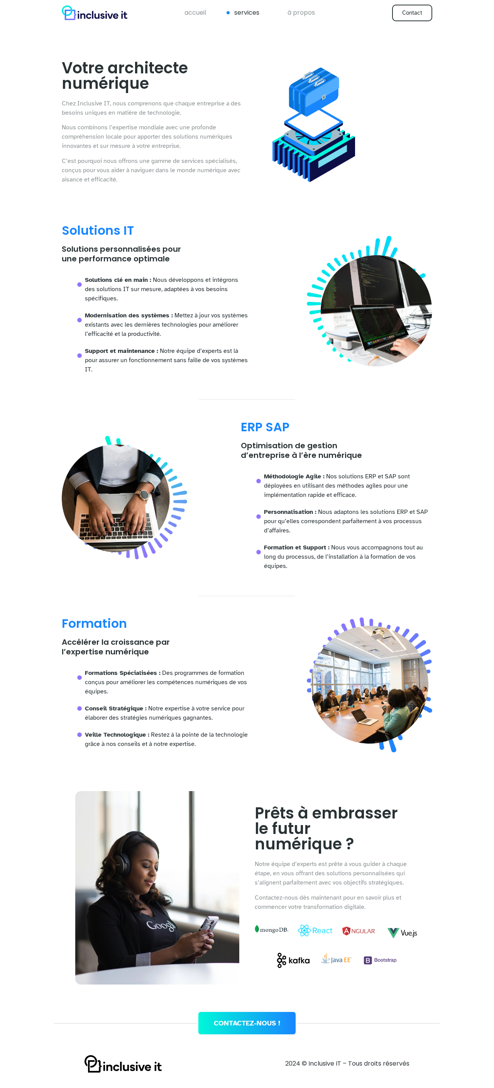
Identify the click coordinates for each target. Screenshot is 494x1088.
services (246, 12)
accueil (195, 12)
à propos (301, 12)
